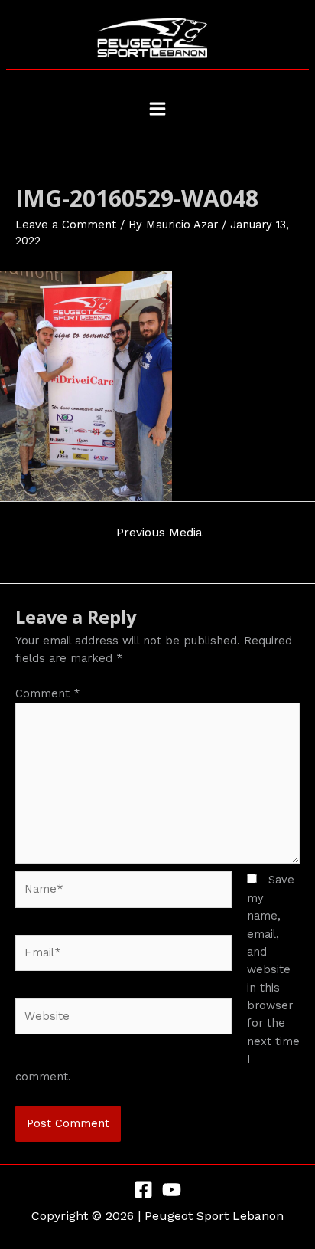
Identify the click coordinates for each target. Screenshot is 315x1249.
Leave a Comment (65, 224)
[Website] (123, 1019)
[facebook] (143, 1189)
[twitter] (171, 1189)
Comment (47, 693)
